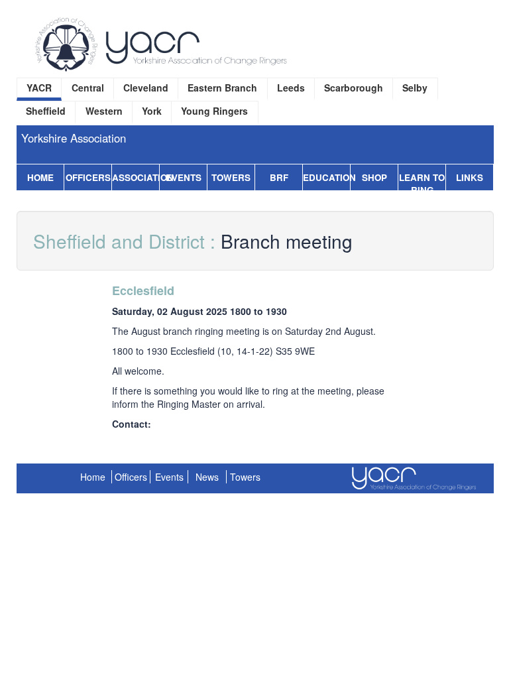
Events (183, 177)
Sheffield (46, 110)
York (152, 110)
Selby (414, 87)
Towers (231, 177)
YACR (39, 87)
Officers (88, 177)
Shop (374, 177)
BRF (279, 177)
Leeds (291, 87)
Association (135, 177)
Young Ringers (214, 110)
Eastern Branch (222, 87)
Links (469, 177)
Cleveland (145, 87)
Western (104, 110)
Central (88, 87)
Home (40, 177)
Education (326, 177)
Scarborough (353, 87)
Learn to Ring (422, 183)
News (207, 476)
